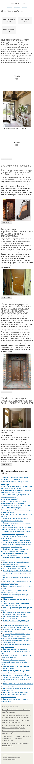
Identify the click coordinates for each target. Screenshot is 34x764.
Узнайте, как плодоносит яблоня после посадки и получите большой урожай (15, 567)
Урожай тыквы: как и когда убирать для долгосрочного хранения (15, 563)
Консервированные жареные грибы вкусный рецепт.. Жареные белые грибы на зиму (15, 651)
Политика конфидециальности (9, 759)
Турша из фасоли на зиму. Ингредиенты (16, 634)
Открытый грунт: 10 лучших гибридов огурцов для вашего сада (14, 591)
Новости (17, 7)
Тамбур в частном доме (9, 20)
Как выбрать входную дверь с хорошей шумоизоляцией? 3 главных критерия (16, 172)
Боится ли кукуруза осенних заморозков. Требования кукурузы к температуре (16, 613)
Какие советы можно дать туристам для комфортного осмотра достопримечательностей (15, 497)
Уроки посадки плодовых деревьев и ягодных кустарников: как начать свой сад (15, 626)
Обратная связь (6, 761)
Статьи (24, 7)
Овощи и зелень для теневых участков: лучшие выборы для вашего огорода (15, 672)
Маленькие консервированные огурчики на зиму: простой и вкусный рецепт (16, 491)
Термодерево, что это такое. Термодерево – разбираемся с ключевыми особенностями (16, 738)
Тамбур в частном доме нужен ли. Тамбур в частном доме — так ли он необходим (17, 400)
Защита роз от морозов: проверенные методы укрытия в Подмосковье (15, 604)
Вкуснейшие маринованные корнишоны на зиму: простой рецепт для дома (16, 487)
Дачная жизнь (17, 3)
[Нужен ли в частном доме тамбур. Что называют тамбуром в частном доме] (17, 109)
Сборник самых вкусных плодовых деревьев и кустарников (14, 617)
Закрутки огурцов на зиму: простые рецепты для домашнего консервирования (17, 533)
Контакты (5, 757)
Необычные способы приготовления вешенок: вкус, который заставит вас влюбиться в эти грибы (14, 694)
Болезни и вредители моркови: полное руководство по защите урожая (14, 478)
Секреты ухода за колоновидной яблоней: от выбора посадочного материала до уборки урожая (16, 573)
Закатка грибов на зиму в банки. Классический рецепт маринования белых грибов (15, 662)
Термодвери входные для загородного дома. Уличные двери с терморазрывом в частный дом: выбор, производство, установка (16, 308)
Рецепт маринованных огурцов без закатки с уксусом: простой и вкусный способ (16, 528)
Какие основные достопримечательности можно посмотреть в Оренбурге (16, 546)
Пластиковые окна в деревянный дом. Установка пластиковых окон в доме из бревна (16, 676)
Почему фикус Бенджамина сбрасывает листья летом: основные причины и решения (16, 541)
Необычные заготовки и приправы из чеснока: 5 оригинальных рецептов (14, 550)
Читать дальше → (6, 159)
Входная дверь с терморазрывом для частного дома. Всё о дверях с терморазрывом (17, 232)
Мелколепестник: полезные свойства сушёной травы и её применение (14, 520)
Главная (9, 7)
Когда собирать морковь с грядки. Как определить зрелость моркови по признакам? (16, 637)
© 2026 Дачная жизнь (7, 754)
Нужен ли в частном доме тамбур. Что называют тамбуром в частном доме (15, 42)
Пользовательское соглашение (14, 757)
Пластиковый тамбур (25, 20)
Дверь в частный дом (9, 30)
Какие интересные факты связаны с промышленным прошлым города (14, 502)
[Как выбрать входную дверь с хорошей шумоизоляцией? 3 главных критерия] (17, 210)
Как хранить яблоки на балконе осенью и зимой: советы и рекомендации (15, 506)
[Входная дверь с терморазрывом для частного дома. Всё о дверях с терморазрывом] (17, 282)
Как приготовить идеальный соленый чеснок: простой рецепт (14, 554)
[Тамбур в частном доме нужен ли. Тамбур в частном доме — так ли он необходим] (17, 418)
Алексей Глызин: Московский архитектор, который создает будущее (16, 583)
